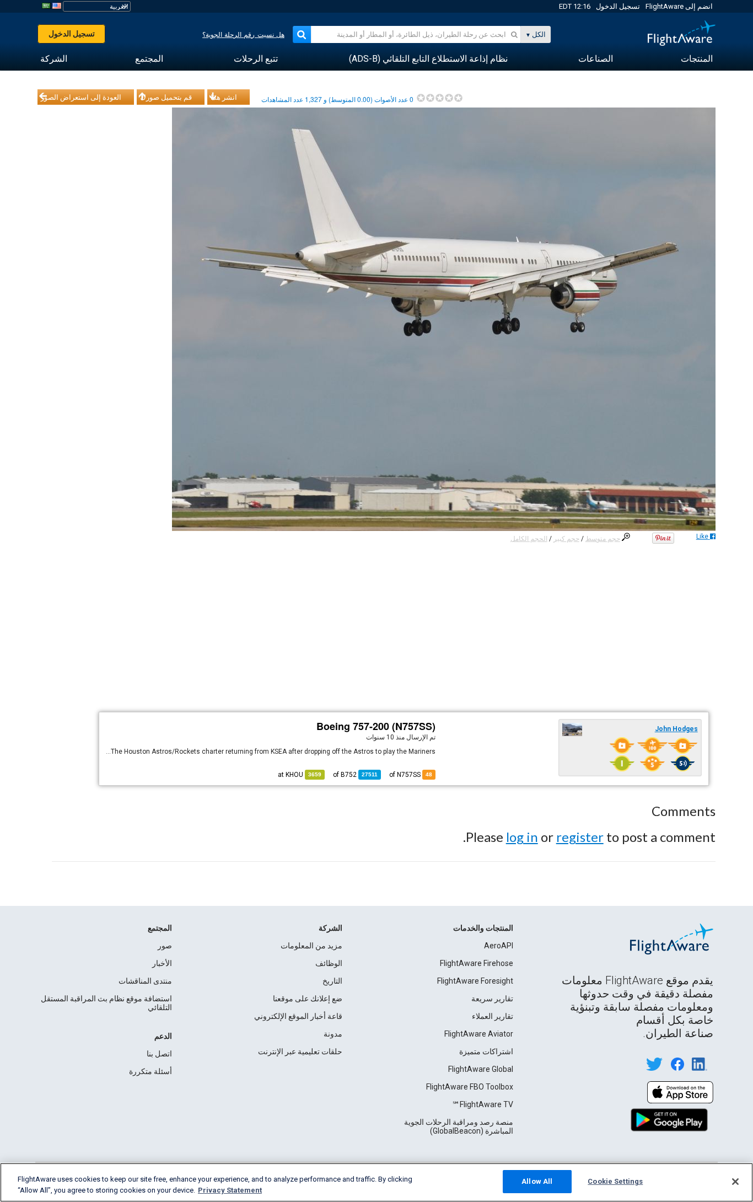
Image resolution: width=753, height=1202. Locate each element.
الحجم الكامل (528, 539)
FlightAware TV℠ (482, 1104)
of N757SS (410, 775)
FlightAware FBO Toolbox (469, 1086)
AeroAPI (498, 945)
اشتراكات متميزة (486, 1051)
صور (165, 945)
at (299, 775)
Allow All (536, 1181)
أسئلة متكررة (150, 1071)
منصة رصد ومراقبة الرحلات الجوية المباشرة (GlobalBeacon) (458, 1126)
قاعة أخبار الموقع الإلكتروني (298, 1016)
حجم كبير (566, 539)
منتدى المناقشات (145, 980)
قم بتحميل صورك (166, 97)
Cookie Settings (615, 1181)
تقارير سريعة (492, 998)
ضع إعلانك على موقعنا (307, 998)
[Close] (735, 1181)
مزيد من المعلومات (311, 945)
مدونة (333, 1033)
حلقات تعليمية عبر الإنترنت (300, 1051)
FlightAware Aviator (478, 1033)
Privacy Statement (230, 1190)
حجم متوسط (602, 539)
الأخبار (162, 963)
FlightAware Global (480, 1069)
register (580, 837)
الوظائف (328, 963)
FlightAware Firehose (476, 963)
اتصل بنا (159, 1053)
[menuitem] (697, 59)
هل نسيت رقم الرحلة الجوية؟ (243, 35)
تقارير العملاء (492, 1016)
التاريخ (332, 980)
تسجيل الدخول (618, 6)
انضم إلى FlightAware (679, 6)
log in (522, 837)
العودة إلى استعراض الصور (81, 97)
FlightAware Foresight (475, 980)
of (355, 775)
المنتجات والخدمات (483, 928)
